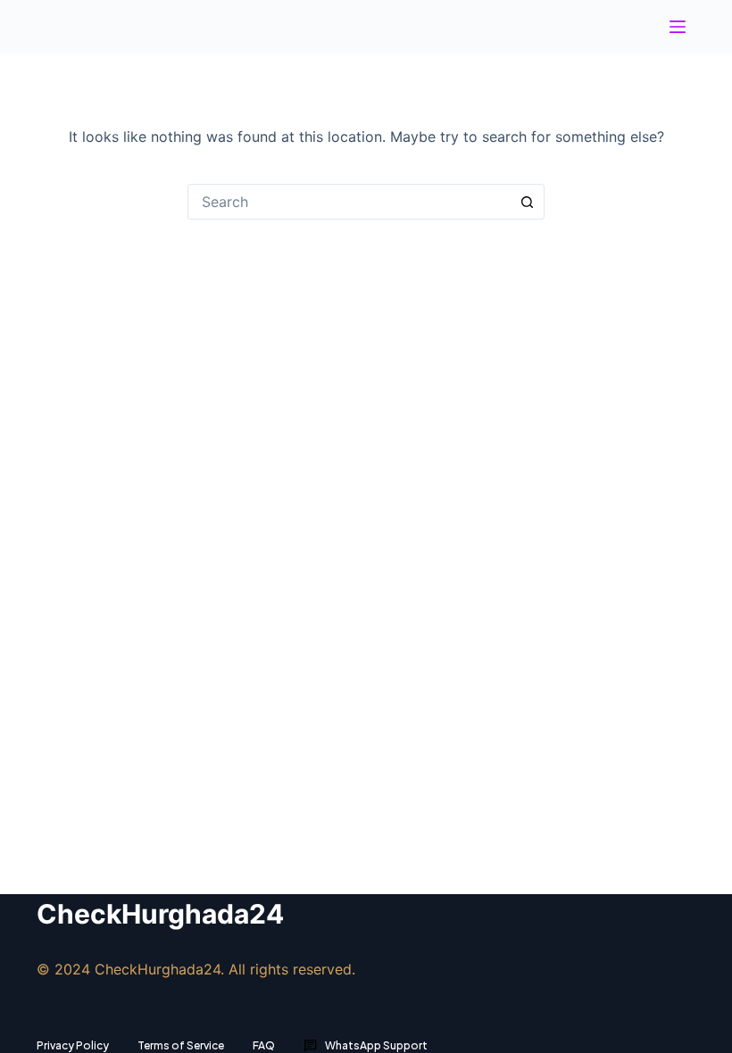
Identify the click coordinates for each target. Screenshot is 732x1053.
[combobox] (349, 202)
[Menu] (678, 27)
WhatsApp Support (366, 1046)
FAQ (264, 1045)
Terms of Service (180, 1045)
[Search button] (527, 202)
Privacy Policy (73, 1045)
